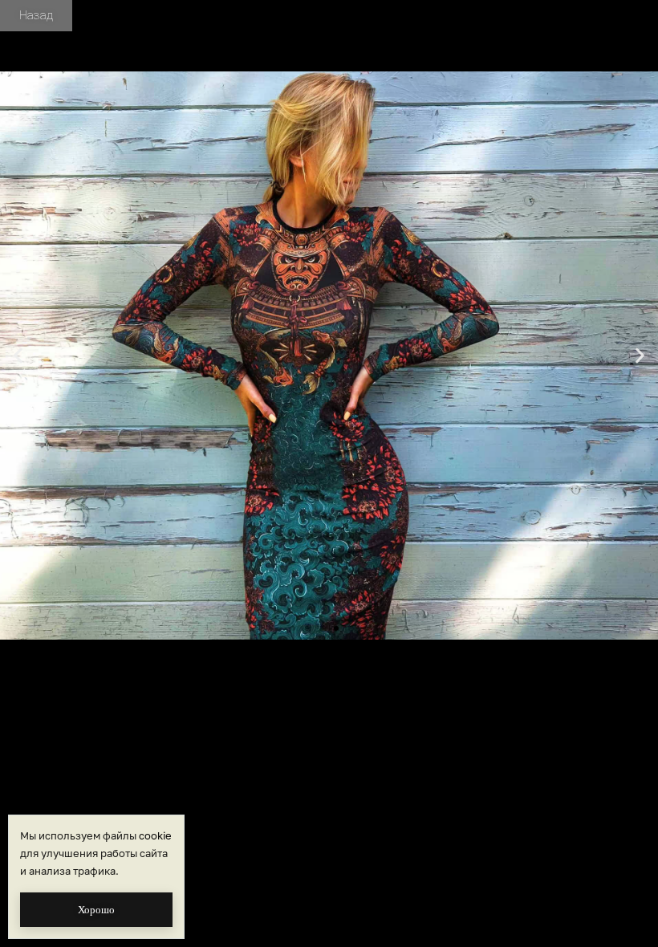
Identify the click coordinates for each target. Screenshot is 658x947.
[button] (18, 356)
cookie (155, 835)
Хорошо (96, 910)
